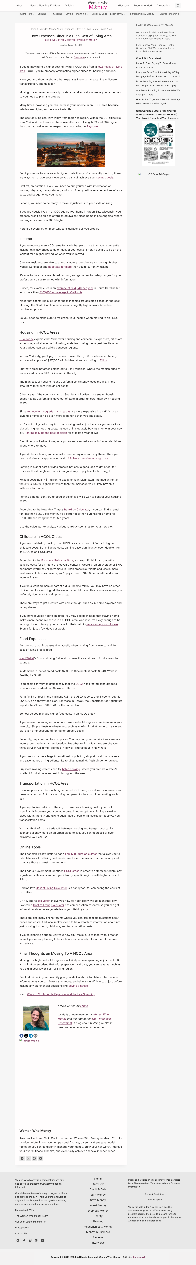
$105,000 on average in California (60, 292)
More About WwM (25, 1210)
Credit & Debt (99, 13)
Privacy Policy (154, 1199)
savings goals (104, 177)
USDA (79, 683)
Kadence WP (139, 1257)
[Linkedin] (36, 1240)
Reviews (98, 1237)
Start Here (98, 1184)
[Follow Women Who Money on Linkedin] (40, 1158)
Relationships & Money (98, 1226)
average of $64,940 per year (75, 288)
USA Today (26, 339)
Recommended (143, 5)
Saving (69, 13)
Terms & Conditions (154, 1194)
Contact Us (21, 1233)
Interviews (98, 1242)
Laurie (84, 1006)
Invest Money (98, 1205)
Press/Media (22, 1227)
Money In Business (98, 1232)
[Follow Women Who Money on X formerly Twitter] (28, 1158)
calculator (43, 900)
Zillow (103, 360)
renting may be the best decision (46, 432)
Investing (57, 13)
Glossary (123, 5)
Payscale (92, 126)
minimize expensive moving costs (87, 458)
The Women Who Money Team (31, 1216)
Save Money (98, 1200)
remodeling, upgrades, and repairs (48, 411)
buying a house (78, 985)
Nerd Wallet (26, 658)
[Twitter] (24, 1240)
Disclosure (79, 57)
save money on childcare (102, 624)
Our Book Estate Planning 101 (31, 1221)
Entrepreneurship (169, 13)
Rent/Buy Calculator (76, 509)
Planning (98, 1221)
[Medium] (42, 1240)
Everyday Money (87, 40)
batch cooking (71, 769)
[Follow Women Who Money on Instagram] (34, 1158)
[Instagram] (30, 1240)
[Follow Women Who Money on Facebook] (22, 1158)
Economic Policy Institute (57, 560)
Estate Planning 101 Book (45, 5)
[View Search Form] (178, 5)
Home (98, 1178)
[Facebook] (18, 1240)
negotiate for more (60, 266)
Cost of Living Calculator (51, 888)
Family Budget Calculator (81, 853)
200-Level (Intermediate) (60, 40)
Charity (98, 1216)
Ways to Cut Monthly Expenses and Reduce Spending (61, 994)
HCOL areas (71, 871)
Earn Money (98, 1194)
